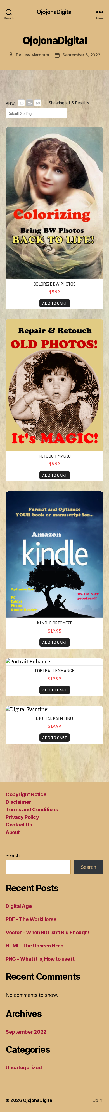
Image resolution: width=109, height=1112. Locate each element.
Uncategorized (24, 1067)
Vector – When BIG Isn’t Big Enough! (47, 932)
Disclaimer (18, 802)
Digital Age (19, 906)
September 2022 (26, 1032)
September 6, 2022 (81, 55)
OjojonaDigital (55, 12)
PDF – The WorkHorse (31, 919)
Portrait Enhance (54, 670)
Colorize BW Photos (55, 284)
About (13, 832)
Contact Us (19, 825)
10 (21, 103)
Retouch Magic (54, 456)
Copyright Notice (26, 794)
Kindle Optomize (54, 623)
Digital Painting (54, 718)
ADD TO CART (54, 303)
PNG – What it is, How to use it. (40, 959)
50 (38, 103)
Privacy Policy (22, 817)
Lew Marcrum (35, 55)
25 (30, 103)
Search (12, 855)
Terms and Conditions (32, 809)
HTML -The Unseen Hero (34, 946)
